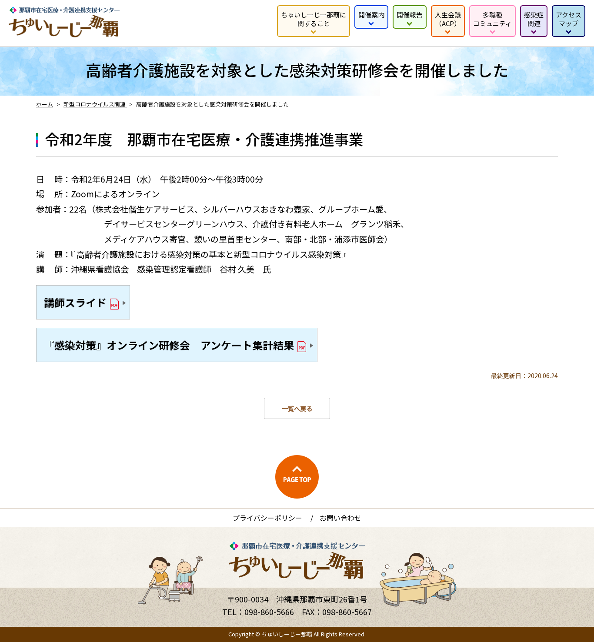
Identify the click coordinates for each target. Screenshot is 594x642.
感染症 (534, 19)
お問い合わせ (340, 517)
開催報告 (410, 14)
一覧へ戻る (297, 408)
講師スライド (75, 302)
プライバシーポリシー (267, 517)
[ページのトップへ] (297, 477)
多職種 (492, 19)
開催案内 (371, 14)
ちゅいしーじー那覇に (313, 19)
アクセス (568, 19)
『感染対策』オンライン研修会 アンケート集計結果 (169, 345)
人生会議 (448, 19)
